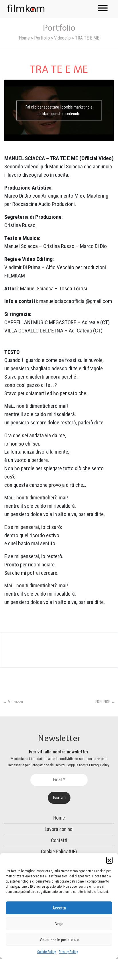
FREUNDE (105, 702)
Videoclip (62, 38)
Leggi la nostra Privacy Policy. (88, 765)
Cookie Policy (46, 952)
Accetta (59, 908)
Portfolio (42, 38)
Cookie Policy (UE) (59, 851)
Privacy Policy (68, 952)
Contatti (59, 840)
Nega (59, 923)
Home (24, 38)
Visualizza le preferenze (59, 939)
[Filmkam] (25, 8)
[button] (109, 860)
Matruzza (13, 702)
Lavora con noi (59, 829)
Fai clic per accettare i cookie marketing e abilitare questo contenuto (59, 110)
